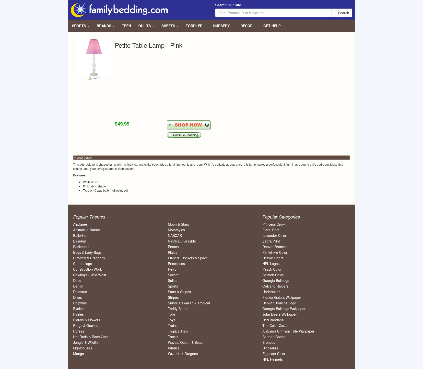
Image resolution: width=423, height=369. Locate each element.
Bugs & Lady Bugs (87, 252)
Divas (77, 297)
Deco (77, 280)
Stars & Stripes (179, 291)
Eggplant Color (273, 353)
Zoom (96, 78)
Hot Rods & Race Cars (90, 336)
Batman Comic (273, 336)
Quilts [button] (145, 25)
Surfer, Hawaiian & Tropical (189, 302)
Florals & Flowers (86, 319)
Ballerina (80, 235)
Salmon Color (272, 274)
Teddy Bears (178, 308)
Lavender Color (274, 235)
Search (343, 12)
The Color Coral (274, 325)
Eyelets (78, 308)
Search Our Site (228, 4)
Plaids (172, 252)
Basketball (81, 246)
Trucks (173, 336)
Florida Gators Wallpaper (281, 297)
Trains (172, 325)
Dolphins (80, 302)
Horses (78, 331)
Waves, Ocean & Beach (186, 342)
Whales (173, 348)
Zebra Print (271, 241)
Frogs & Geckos (85, 325)
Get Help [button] (272, 25)
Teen (126, 25)
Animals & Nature (86, 229)
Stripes (173, 297)
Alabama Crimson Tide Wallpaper (288, 331)
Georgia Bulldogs (275, 280)
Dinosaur (80, 291)
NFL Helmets (272, 359)
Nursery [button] (222, 25)
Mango (78, 353)
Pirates (173, 246)
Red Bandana (273, 319)
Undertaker (271, 291)
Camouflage (82, 263)
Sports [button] (79, 25)
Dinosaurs (270, 348)
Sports (173, 286)
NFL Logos (271, 263)
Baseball (79, 241)
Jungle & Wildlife (86, 342)
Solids (172, 280)
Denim (78, 286)
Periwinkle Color (274, 252)
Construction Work (87, 269)
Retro (172, 269)
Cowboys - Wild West (89, 274)
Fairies (78, 314)
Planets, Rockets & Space (188, 257)
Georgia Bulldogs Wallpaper (284, 308)
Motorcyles (176, 229)
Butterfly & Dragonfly (89, 257)
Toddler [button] (194, 25)
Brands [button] (104, 25)
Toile (171, 314)
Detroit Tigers (272, 257)
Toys (171, 319)
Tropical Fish (178, 331)
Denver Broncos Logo (279, 302)
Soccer (173, 274)
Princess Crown (274, 224)
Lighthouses (82, 348)
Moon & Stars (178, 224)
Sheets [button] (169, 25)
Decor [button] (247, 25)
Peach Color (272, 269)
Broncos (268, 342)
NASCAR (175, 235)
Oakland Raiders (275, 286)
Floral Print (270, 229)
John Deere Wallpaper (279, 314)
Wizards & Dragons (183, 353)
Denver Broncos (274, 246)
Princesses (176, 263)
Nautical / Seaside (182, 241)
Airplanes (80, 224)
